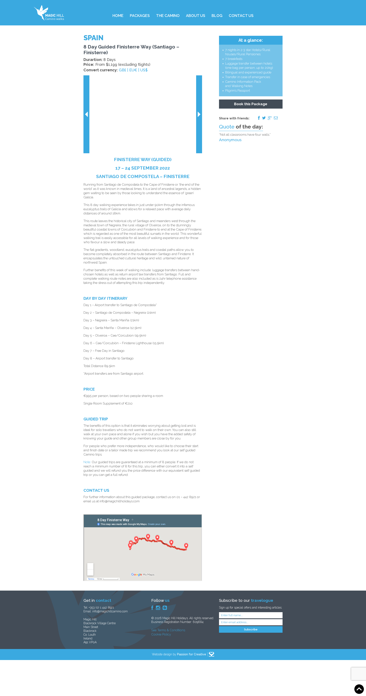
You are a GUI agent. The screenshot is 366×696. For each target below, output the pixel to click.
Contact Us (241, 16)
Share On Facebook (259, 118)
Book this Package (250, 104)
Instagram (158, 608)
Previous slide (86, 114)
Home (117, 16)
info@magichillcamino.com (110, 611)
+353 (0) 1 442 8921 (101, 607)
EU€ (133, 70)
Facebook (152, 608)
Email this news (276, 118)
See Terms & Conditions (168, 630)
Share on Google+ (270, 118)
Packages (140, 16)
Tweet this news (264, 118)
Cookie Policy (161, 634)
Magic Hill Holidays (49, 13)
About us (195, 16)
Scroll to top (359, 689)
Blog (217, 16)
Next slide (199, 114)
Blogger (165, 608)
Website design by (179, 654)
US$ (144, 70)
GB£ (122, 70)
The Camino (168, 16)
